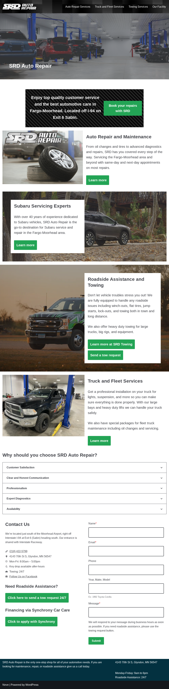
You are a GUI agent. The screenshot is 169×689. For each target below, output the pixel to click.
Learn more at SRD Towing (111, 344)
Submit (96, 640)
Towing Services (138, 6)
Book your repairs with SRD (123, 108)
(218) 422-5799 (18, 551)
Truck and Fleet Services (109, 6)
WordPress (31, 684)
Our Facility (159, 6)
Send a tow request (105, 355)
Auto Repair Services (77, 6)
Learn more (98, 180)
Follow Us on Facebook (23, 576)
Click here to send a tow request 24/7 (37, 598)
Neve (5, 684)
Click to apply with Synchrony (31, 621)
